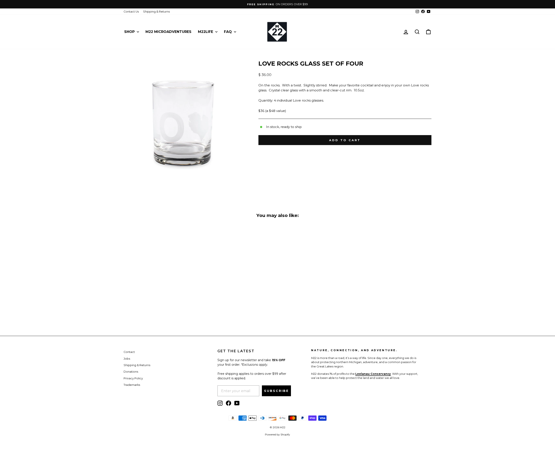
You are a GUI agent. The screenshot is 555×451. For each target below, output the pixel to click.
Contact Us (131, 11)
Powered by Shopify (277, 434)
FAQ (228, 32)
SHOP (130, 32)
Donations (131, 371)
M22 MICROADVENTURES (168, 32)
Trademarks (132, 384)
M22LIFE (206, 32)
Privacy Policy (133, 378)
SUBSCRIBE (276, 391)
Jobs (127, 358)
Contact (129, 352)
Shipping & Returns (156, 11)
